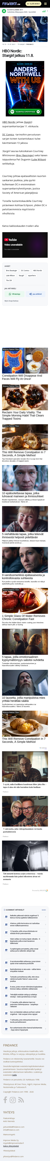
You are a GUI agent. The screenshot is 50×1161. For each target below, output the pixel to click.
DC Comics (8, 134)
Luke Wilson (38, 159)
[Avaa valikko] (45, 4)
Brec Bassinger (25, 155)
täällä (14, 1075)
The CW (9, 280)
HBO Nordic (9, 122)
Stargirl (28, 122)
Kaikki (44, 910)
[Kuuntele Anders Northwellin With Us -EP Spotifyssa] (25, 88)
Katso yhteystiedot (11, 1146)
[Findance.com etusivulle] (11, 3)
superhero (32, 275)
